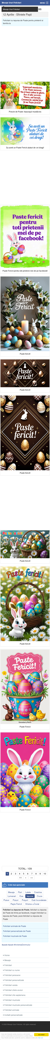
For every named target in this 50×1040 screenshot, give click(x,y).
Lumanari (12, 895)
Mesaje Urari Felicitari (11, 2)
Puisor (6, 900)
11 (20, 877)
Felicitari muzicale (12, 1000)
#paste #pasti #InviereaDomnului (16, 944)
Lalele (28, 892)
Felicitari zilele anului (13, 990)
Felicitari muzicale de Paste (15, 936)
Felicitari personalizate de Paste (17, 931)
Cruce (39, 895)
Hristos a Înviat (32, 903)
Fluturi (15, 900)
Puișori (25, 900)
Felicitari (8, 965)
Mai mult (40, 1038)
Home (7, 955)
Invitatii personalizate (13, 1015)
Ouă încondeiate (39, 900)
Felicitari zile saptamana (14, 995)
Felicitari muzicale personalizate (18, 1005)
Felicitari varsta (10, 985)
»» (31, 877)
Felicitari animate (11, 1010)
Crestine (38, 892)
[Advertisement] (25, 53)
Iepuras (30, 895)
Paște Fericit (16, 903)
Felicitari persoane (12, 975)
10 (45, 873)
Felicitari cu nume (12, 970)
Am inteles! (41, 1035)
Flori (20, 892)
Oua (21, 895)
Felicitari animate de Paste (14, 926)
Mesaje (11, 892)
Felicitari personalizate (14, 980)
